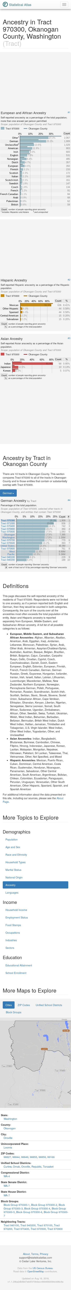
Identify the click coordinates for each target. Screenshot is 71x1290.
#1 (69, 112)
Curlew (7, 1166)
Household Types (15, 862)
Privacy (44, 1254)
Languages (11, 892)
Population (11, 839)
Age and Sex (12, 847)
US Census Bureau (43, 1268)
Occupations (12, 932)
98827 (7, 1157)
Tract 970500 (38, 1229)
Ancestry (10, 885)
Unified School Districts (49, 1005)
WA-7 (7, 1185)
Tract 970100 (44, 1225)
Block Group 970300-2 (44, 1205)
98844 (16, 1157)
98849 (24, 1157)
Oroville (8, 1138)
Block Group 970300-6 (29, 1212)
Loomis (8, 1147)
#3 (69, 338)
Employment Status (16, 917)
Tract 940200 (28, 1225)
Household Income (16, 910)
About (26, 1254)
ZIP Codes (24, 1005)
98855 (33, 1157)
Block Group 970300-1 (17, 1205)
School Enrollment (15, 973)
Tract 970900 (55, 1229)
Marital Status (13, 870)
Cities (8, 1005)
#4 (69, 500)
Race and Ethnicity (16, 854)
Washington (10, 1118)
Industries (11, 940)
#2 (69, 279)
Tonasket (48, 1166)
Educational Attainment (18, 965)
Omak (16, 1166)
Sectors (9, 948)
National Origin (14, 877)
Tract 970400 (21, 1229)
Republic (36, 1166)
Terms (34, 1254)
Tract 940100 (11, 1225)
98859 (42, 1157)
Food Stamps (13, 925)
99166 (51, 1157)
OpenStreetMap (35, 1271)
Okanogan (10, 1128)
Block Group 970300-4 (37, 1208)
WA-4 (7, 1176)
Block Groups (13, 1012)
